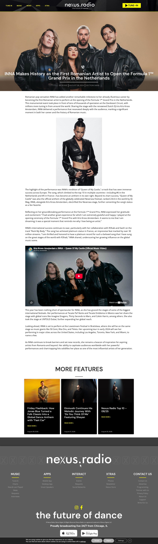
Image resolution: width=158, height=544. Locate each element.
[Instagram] (76, 507)
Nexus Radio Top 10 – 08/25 (114, 410)
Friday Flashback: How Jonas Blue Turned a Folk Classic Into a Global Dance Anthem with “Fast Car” (40, 414)
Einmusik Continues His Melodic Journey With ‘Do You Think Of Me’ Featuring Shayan (78, 413)
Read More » (32, 426)
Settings (121, 541)
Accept (96, 541)
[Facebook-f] (81, 507)
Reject (109, 541)
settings (83, 542)
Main (96, 85)
